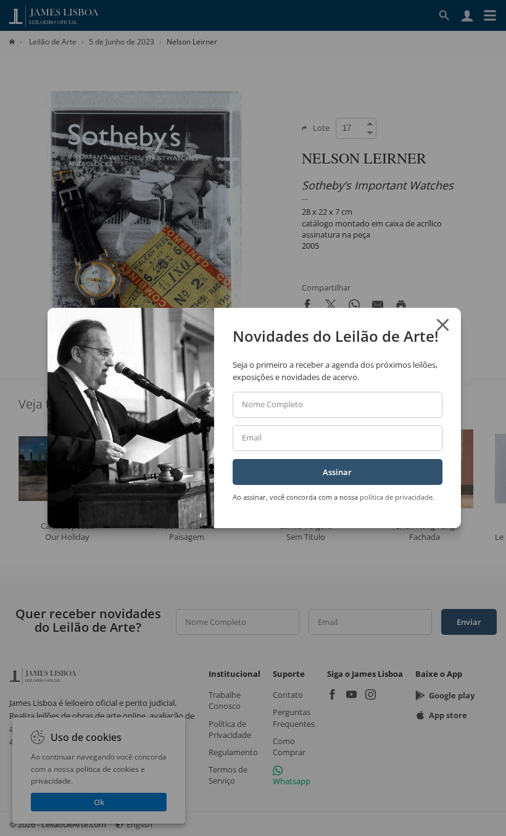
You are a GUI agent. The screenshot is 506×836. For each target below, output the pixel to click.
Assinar (337, 472)
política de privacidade (396, 497)
